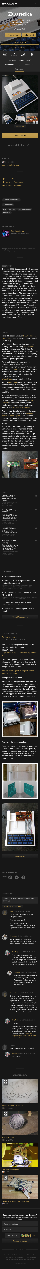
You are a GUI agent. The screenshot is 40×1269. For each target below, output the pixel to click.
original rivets (7, 379)
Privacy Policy (19, 1257)
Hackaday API (31, 1257)
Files (28, 60)
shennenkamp (10, 1108)
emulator (6, 213)
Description (12, 60)
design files (12, 382)
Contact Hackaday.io (18, 1255)
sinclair (12, 209)
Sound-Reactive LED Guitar (12, 1105)
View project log (20, 856)
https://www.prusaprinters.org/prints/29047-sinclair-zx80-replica (18, 672)
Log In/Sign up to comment (12, 906)
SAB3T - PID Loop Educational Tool (15, 1201)
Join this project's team (10, 165)
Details (21, 60)
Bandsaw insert (8, 1137)
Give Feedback (32, 1255)
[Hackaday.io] (9, 3)
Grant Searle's (28, 346)
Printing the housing (9, 637)
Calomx (12, 911)
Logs (20, 64)
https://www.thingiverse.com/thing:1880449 (19, 654)
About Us (6, 1255)
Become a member (8, 1217)
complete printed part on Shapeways (17, 414)
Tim (6, 1203)
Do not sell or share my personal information (20, 1260)
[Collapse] (16, 633)
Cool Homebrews (17, 231)
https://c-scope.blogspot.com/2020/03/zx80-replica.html (24, 1035)
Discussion (19, 69)
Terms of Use (8, 1257)
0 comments (28, 640)
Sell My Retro (16, 369)
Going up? (20, 1249)
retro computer (24, 209)
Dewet (7, 1172)
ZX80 (4, 209)
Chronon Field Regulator (11, 1169)
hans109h (9, 1140)
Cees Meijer (21, 29)
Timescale (13, 936)
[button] (35, 3)
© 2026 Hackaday (20, 1264)
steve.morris (13, 993)
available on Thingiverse (21, 407)
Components (9, 64)
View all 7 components (20, 617)
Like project (29, 35)
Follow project (12, 35)
